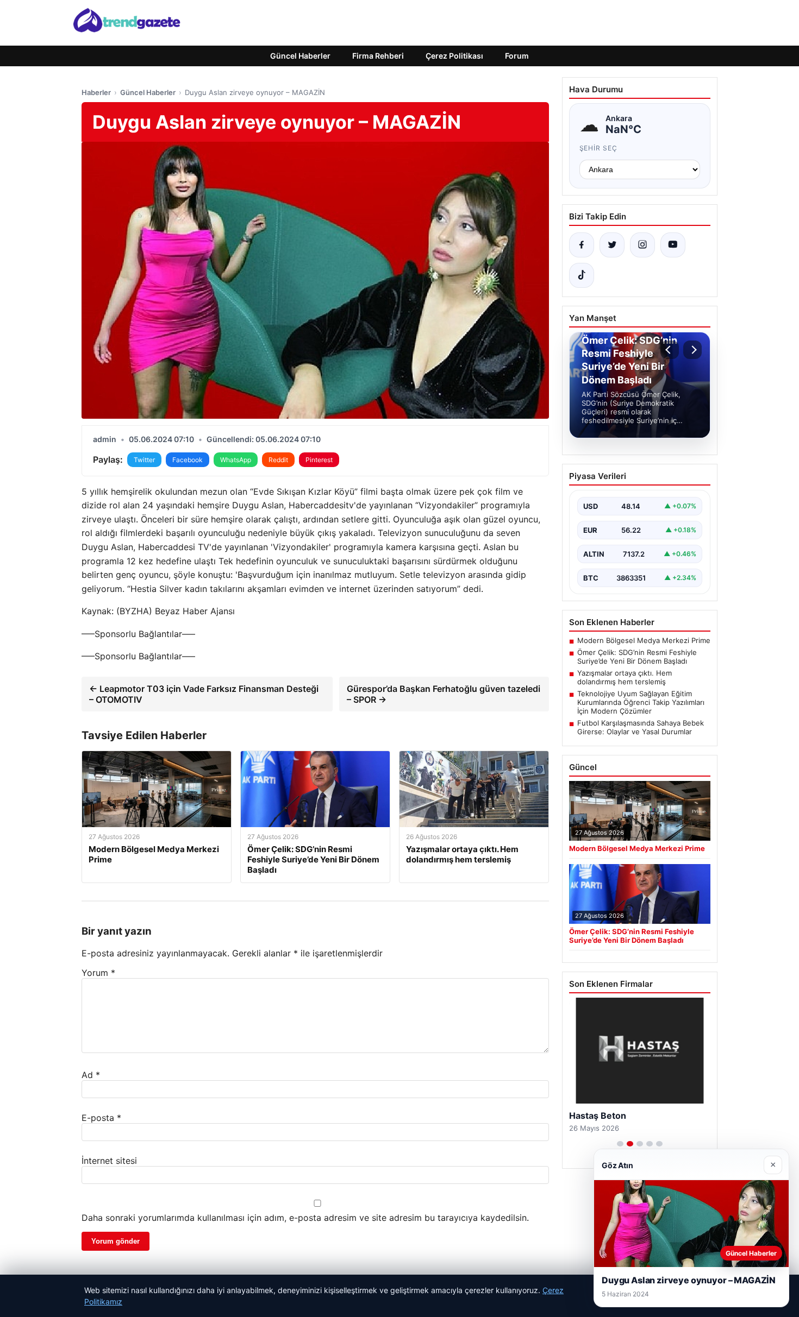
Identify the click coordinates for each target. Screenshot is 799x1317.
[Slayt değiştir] (620, 1143)
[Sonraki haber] (692, 350)
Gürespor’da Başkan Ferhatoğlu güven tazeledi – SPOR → (443, 694)
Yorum (98, 972)
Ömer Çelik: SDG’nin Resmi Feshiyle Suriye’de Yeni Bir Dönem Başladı (637, 656)
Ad (91, 1074)
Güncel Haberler (300, 55)
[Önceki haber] (669, 350)
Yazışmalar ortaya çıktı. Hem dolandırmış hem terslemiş (624, 677)
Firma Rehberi (378, 55)
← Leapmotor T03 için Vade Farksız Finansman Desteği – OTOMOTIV (204, 694)
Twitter (144, 460)
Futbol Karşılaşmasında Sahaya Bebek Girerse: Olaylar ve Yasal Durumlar (640, 727)
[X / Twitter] (612, 244)
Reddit (278, 460)
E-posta (101, 1117)
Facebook (187, 460)
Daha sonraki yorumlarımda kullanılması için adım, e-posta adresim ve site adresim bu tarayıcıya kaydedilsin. (305, 1217)
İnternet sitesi (109, 1160)
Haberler (96, 92)
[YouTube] (672, 244)
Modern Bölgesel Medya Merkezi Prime (643, 640)
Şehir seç (598, 148)
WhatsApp (235, 460)
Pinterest (319, 460)
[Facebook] (581, 244)
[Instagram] (642, 244)
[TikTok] (581, 275)
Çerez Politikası (454, 55)
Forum (517, 55)
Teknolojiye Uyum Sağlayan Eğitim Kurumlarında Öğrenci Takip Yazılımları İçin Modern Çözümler (640, 702)
